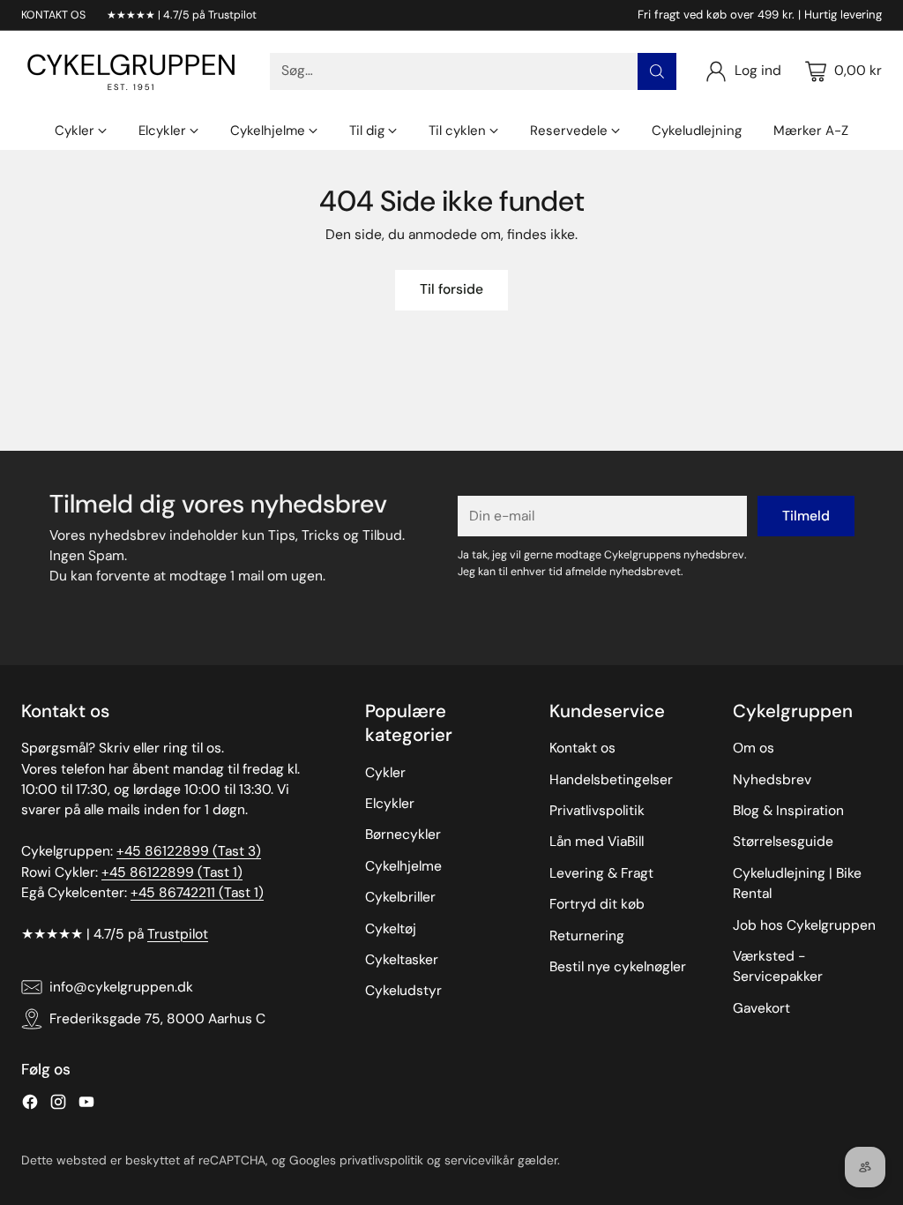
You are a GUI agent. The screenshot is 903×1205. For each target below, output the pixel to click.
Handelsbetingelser (611, 780)
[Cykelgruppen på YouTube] (86, 1105)
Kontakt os (582, 748)
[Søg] (657, 71)
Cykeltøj (390, 929)
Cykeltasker (401, 960)
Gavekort (761, 1008)
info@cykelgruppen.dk (121, 987)
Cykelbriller (400, 897)
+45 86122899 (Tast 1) (172, 872)
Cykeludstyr (403, 990)
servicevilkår (479, 1160)
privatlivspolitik (381, 1160)
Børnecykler (403, 834)
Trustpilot (177, 934)
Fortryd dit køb (597, 904)
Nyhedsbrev (772, 780)
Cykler (385, 773)
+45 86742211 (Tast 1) (197, 893)
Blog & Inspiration (788, 811)
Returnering (586, 936)
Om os (753, 748)
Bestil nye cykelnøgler (617, 967)
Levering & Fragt (601, 873)
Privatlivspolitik (597, 811)
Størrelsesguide (783, 841)
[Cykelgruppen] (131, 71)
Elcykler (389, 803)
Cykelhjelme (403, 866)
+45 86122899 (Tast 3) (188, 851)
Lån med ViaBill (596, 841)
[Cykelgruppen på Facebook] (30, 1105)
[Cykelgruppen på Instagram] (58, 1105)
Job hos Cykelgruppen (804, 925)
